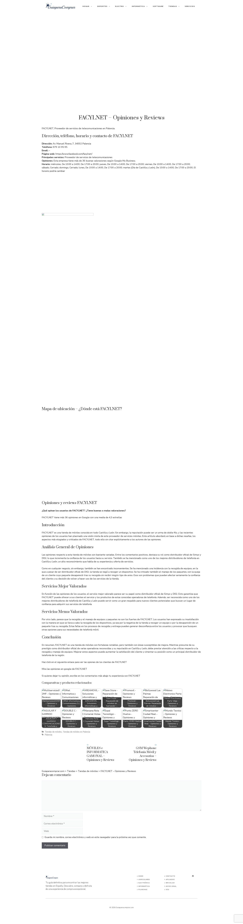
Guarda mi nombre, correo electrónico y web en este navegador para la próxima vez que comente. (95, 837)
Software (158, 6)
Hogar (86, 6)
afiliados (170, 880)
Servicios (190, 6)
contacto (170, 876)
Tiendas (172, 6)
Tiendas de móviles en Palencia (76, 732)
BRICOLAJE (170, 883)
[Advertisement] (121, 31)
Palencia (48, 734)
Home (140, 876)
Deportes (102, 6)
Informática (138, 6)
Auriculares (144, 880)
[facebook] (192, 876)
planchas (142, 890)
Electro (119, 6)
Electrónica (144, 883)
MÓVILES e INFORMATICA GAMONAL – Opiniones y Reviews (100, 754)
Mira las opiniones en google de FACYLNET (64, 668)
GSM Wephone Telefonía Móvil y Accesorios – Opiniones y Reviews (142, 754)
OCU (167, 890)
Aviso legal (171, 886)
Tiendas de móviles (53, 732)
